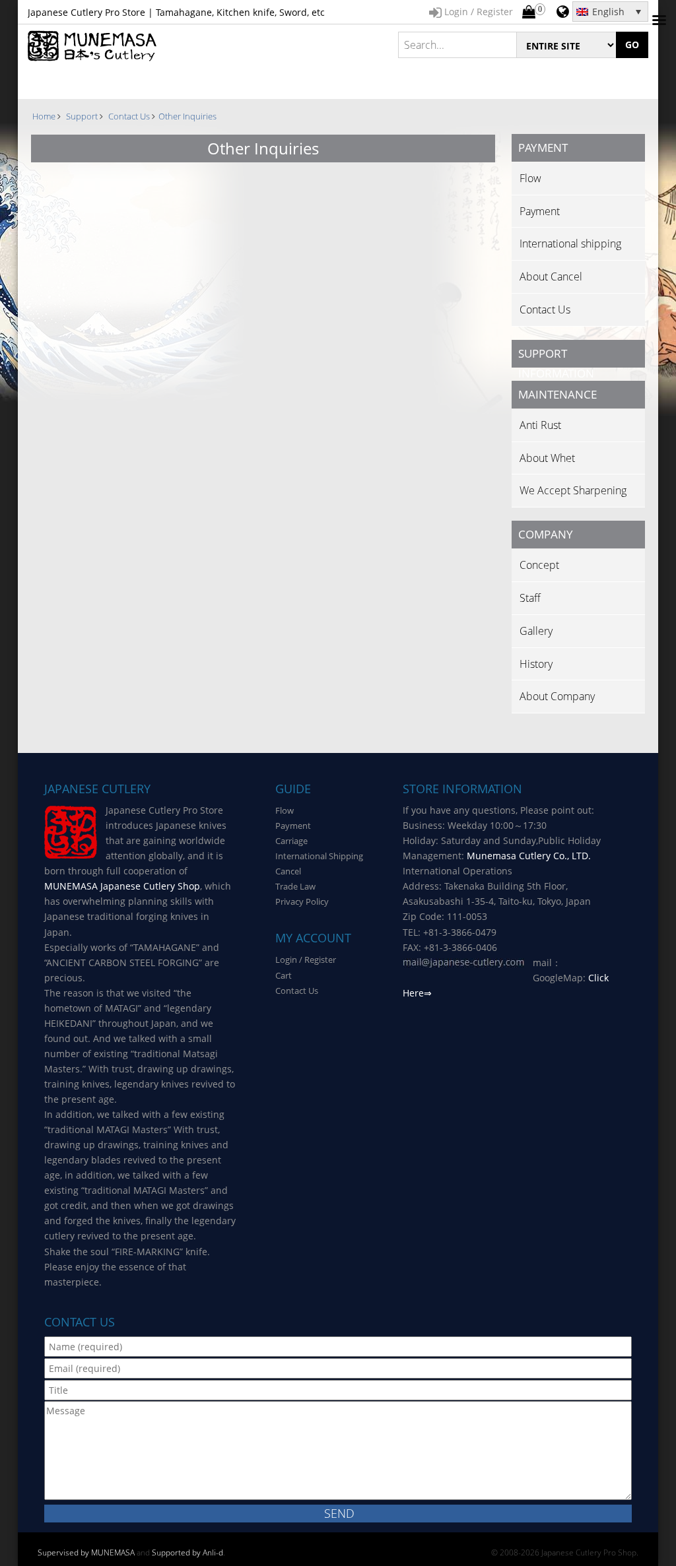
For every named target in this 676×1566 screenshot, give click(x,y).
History (536, 664)
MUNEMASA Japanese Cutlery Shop (122, 886)
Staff (530, 598)
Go (632, 44)
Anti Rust (540, 425)
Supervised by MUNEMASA (86, 1552)
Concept (539, 565)
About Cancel (551, 276)
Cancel (288, 871)
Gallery (536, 631)
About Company (557, 696)
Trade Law (295, 886)
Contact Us (545, 309)
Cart (283, 975)
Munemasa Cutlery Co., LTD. (529, 855)
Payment (540, 211)
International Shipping (319, 856)
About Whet (547, 458)
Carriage (291, 841)
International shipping (570, 243)
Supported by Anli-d (187, 1552)
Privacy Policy (302, 901)
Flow (530, 178)
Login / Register (305, 959)
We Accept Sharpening (573, 490)
